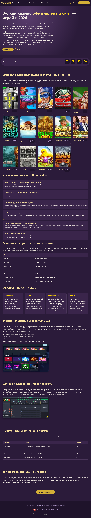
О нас (27, 505)
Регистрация (7, 49)
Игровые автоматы (51, 2)
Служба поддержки (23, 2)
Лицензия (38, 505)
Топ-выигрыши (61, 2)
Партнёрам (56, 505)
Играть (18, 49)
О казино (14, 2)
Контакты (62, 505)
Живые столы (36, 2)
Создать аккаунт (84, 2)
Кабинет (74, 2)
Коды (30, 2)
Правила (32, 505)
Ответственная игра (47, 505)
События (43, 2)
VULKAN (6, 2)
